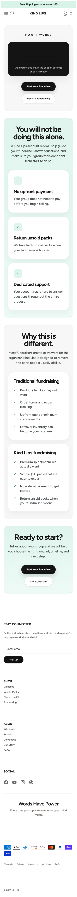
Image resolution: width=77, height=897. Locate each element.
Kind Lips (16, 890)
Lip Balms (9, 686)
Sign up (13, 659)
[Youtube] (14, 782)
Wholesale (9, 729)
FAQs (7, 750)
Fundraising (10, 702)
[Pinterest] (31, 782)
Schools (8, 734)
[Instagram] (23, 782)
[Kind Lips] (38, 14)
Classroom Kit (11, 697)
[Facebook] (6, 782)
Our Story (9, 744)
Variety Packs (11, 692)
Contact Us (10, 739)
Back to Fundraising (38, 98)
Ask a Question (38, 581)
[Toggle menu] (6, 13)
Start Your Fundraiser (38, 86)
